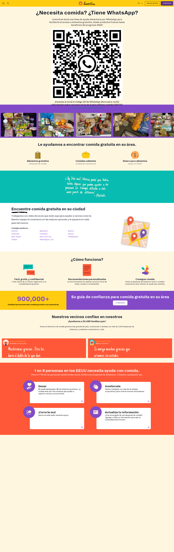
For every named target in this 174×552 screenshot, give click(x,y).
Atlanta (14, 231)
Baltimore (44, 231)
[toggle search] (8, 3)
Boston (71, 231)
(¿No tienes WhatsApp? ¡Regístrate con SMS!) (87, 108)
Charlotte (15, 234)
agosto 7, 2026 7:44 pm (103, 341)
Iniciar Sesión (152, 3)
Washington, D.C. (47, 239)
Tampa (14, 239)
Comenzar (167, 3)
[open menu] (3, 3)
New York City (45, 237)
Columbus (44, 234)
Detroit (71, 234)
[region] (87, 348)
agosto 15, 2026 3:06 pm (17, 341)
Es (139, 3)
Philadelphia (73, 237)
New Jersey (16, 237)
